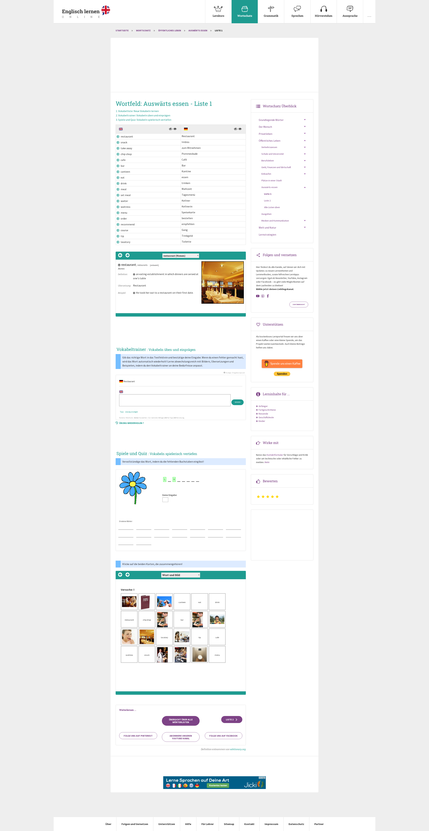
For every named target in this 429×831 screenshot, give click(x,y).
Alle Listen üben (272, 207)
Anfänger (263, 406)
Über (108, 824)
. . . (369, 15)
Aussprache (350, 15)
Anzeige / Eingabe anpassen (235, 373)
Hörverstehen (323, 15)
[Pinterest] (262, 296)
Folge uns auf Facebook (223, 735)
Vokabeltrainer (144, 115)
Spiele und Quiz (144, 119)
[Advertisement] (214, 65)
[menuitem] (218, 11)
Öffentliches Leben (169, 30)
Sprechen (297, 15)
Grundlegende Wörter (271, 120)
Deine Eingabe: (169, 495)
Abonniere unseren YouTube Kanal (181, 737)
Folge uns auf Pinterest (138, 735)
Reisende (263, 413)
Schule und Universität (272, 153)
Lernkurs (218, 15)
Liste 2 (230, 719)
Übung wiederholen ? (131, 423)
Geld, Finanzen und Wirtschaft (276, 167)
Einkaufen (266, 173)
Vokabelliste (138, 111)
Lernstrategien (267, 234)
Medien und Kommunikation (275, 220)
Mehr (267, 462)
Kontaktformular (275, 454)
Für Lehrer (207, 824)
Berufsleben (267, 160)
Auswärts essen (198, 30)
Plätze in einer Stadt (271, 180)
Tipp (122, 412)
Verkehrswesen (269, 147)
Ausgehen (266, 213)
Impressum (271, 824)
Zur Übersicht (299, 305)
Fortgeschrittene (267, 409)
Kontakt (249, 824)
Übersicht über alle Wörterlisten (181, 721)
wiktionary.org (238, 749)
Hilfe (188, 824)
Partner (319, 824)
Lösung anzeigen (131, 412)
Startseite (122, 30)
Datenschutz (296, 824)
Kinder (262, 421)
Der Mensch (265, 126)
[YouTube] (257, 296)
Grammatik (271, 15)
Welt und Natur (267, 227)
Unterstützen (166, 824)
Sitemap (229, 824)
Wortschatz (244, 15)
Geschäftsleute (266, 417)
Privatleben (265, 133)
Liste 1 (267, 193)
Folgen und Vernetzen (134, 824)
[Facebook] (267, 296)
